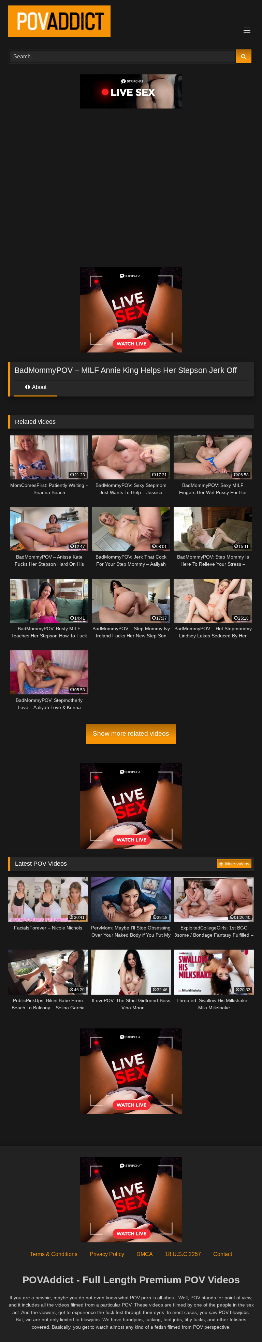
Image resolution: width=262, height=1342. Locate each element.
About (38, 387)
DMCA (144, 1254)
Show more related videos (131, 733)
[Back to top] (240, 1321)
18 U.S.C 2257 (183, 1254)
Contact (222, 1254)
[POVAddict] (131, 22)
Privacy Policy (107, 1254)
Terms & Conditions (53, 1254)
